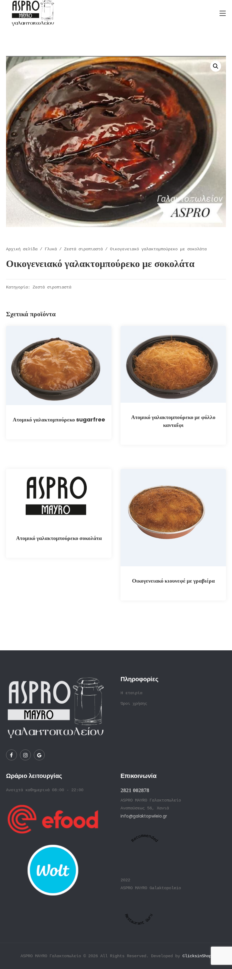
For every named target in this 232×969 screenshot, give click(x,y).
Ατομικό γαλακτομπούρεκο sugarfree (59, 419)
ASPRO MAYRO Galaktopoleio (151, 888)
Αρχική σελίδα (21, 249)
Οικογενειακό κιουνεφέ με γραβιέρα (173, 580)
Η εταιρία (131, 693)
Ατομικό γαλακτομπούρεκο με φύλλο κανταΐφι (173, 421)
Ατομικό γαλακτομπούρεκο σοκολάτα (59, 538)
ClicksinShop (196, 956)
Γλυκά (51, 249)
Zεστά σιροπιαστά (83, 249)
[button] (215, 66)
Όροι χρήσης (134, 703)
